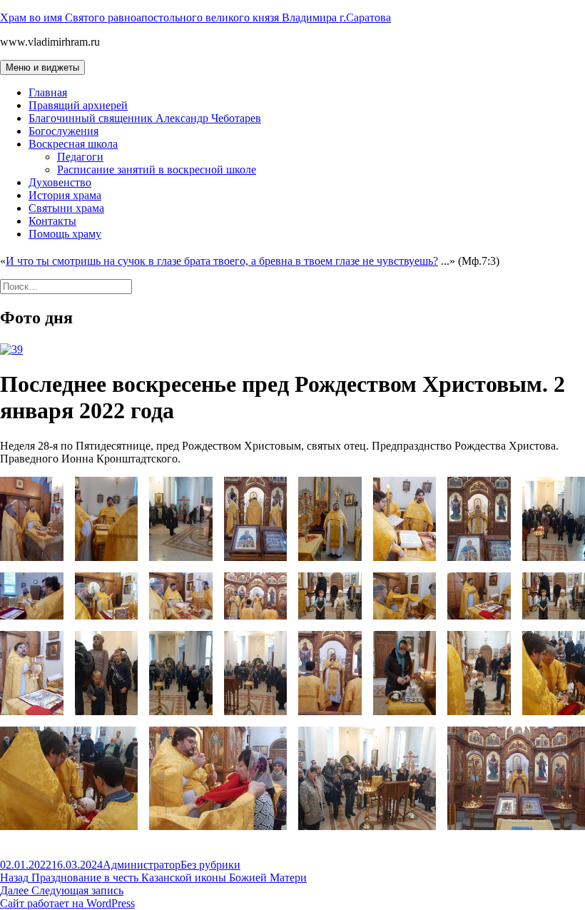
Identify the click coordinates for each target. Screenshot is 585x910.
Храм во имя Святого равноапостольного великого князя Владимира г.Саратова (195, 17)
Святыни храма (66, 208)
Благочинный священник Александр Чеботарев (145, 118)
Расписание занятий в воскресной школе (156, 169)
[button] (31, 519)
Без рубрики (210, 865)
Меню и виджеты (42, 67)
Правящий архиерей (78, 105)
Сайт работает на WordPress (67, 903)
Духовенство (60, 182)
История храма (65, 195)
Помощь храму (65, 234)
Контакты (52, 221)
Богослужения (63, 131)
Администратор (141, 865)
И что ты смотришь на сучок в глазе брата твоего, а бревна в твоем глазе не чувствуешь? (222, 261)
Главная (48, 92)
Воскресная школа (73, 144)
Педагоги (80, 157)
